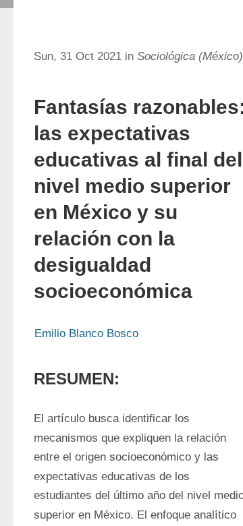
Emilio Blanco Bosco (86, 333)
